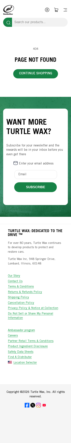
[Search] (7, 22)
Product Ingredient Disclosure (28, 346)
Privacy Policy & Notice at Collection (33, 308)
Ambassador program (21, 330)
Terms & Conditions (21, 286)
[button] (65, 9)
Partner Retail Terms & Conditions (30, 341)
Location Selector (25, 362)
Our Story (14, 275)
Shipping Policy (18, 297)
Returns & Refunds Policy (25, 292)
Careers (13, 335)
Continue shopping (35, 73)
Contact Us (15, 281)
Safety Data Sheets (20, 351)
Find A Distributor (20, 357)
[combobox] (40, 22)
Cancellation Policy (21, 302)
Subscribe (35, 187)
